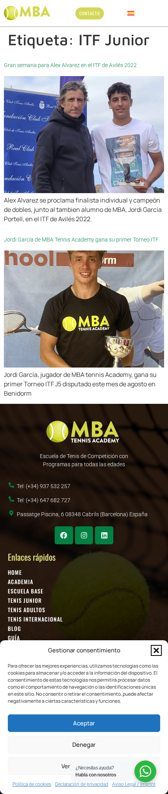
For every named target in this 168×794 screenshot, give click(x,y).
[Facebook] (64, 535)
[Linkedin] (104, 535)
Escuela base (25, 591)
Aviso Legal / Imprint (133, 784)
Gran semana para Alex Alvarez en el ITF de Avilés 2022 (70, 65)
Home (15, 572)
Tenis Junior (25, 600)
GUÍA (14, 638)
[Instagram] (84, 535)
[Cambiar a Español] (130, 13)
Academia (20, 581)
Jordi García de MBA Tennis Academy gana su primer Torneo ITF (81, 239)
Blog (14, 628)
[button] (156, 650)
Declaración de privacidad (81, 784)
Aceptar (84, 723)
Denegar (84, 745)
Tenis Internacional (35, 619)
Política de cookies (32, 784)
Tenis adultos (26, 610)
